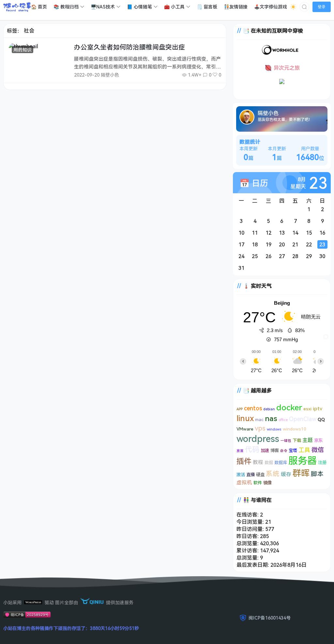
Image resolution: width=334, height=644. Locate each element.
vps (260, 427)
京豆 (240, 450)
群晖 (301, 473)
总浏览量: (248, 543)
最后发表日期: (253, 564)
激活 (240, 474)
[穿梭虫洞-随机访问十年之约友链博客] (280, 53)
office (283, 419)
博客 (274, 450)
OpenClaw (302, 419)
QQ (321, 419)
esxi (307, 409)
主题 (307, 440)
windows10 (294, 429)
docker (289, 407)
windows (274, 429)
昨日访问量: (250, 529)
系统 (273, 473)
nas (271, 418)
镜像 (267, 483)
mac (259, 419)
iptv (317, 408)
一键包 (286, 440)
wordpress (257, 438)
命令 (283, 450)
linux (245, 418)
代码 (252, 449)
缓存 (286, 474)
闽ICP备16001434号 (270, 618)
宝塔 (293, 450)
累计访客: (248, 550)
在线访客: (248, 514)
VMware (244, 429)
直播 (250, 474)
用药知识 (22, 50)
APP (239, 409)
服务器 (302, 460)
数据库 (280, 462)
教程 (258, 462)
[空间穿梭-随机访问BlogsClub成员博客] (281, 82)
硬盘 (260, 474)
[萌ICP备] (27, 616)
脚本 (317, 474)
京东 (318, 440)
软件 (257, 483)
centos (253, 408)
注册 (322, 462)
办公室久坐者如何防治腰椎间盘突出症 (129, 47)
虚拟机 (244, 482)
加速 (265, 450)
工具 (304, 450)
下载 (297, 440)
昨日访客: (248, 536)
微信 (317, 450)
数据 (269, 462)
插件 (243, 461)
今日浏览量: (250, 521)
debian (269, 409)
